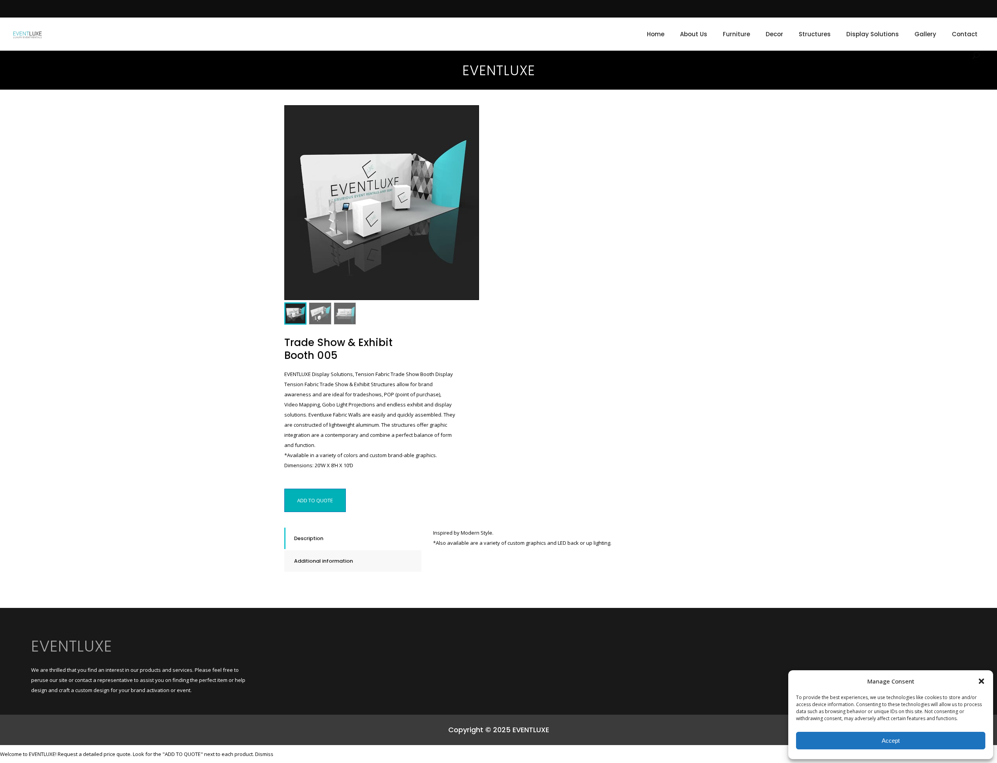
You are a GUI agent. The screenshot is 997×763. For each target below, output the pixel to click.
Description (308, 538)
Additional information (323, 561)
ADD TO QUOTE (315, 500)
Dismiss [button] (264, 754)
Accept (891, 740)
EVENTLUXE (71, 646)
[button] (981, 681)
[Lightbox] (468, 116)
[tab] (352, 538)
